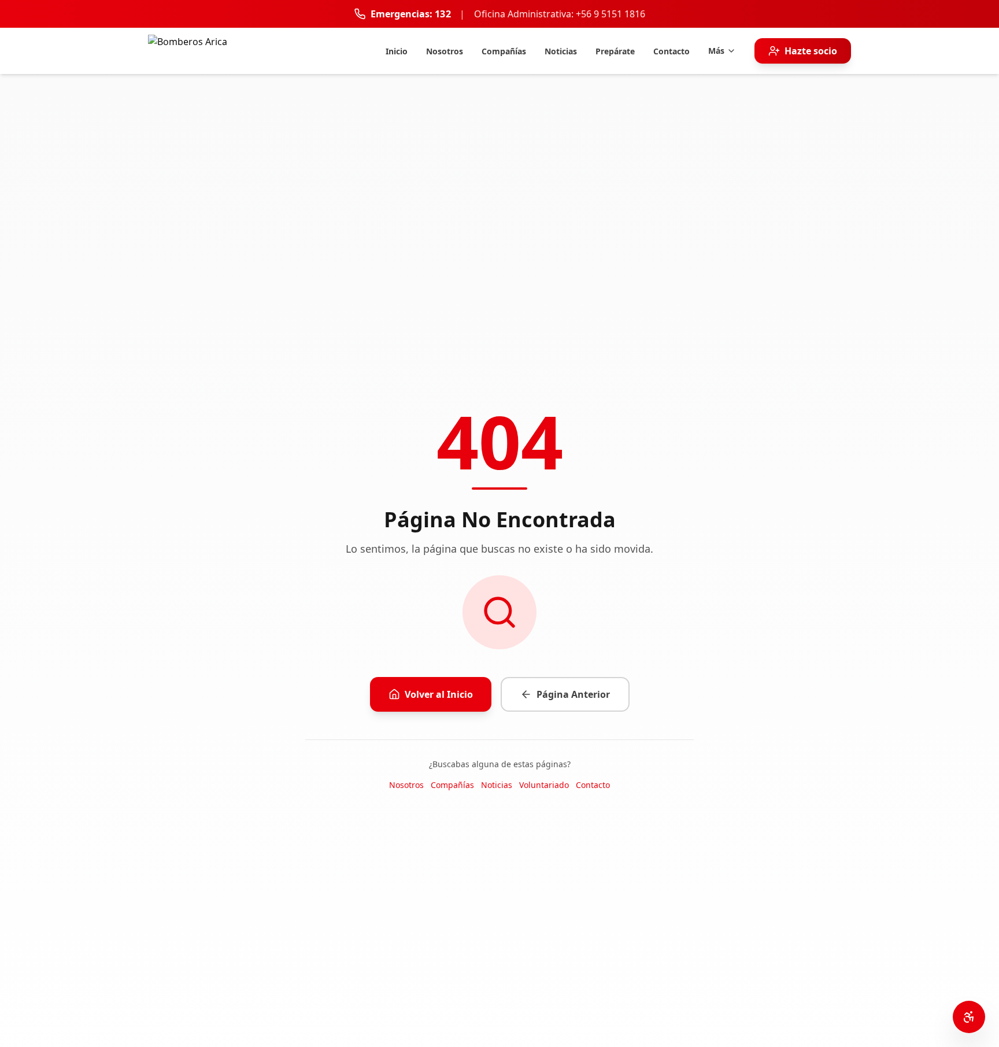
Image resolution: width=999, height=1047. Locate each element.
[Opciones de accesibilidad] (969, 1017)
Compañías (452, 784)
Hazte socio (811, 51)
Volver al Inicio (439, 694)
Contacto (593, 784)
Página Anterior (573, 694)
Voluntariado (544, 784)
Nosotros (406, 784)
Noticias (496, 784)
